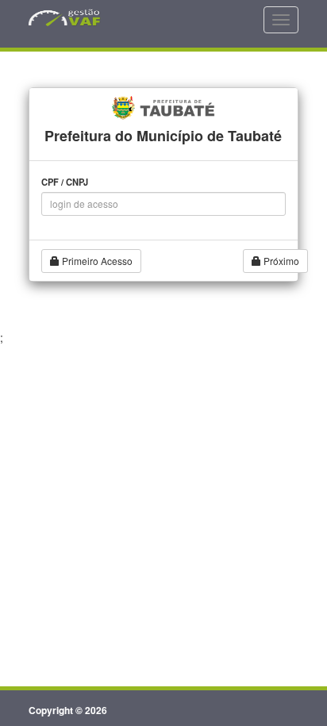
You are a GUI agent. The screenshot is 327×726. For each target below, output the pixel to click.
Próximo (280, 260)
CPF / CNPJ (64, 181)
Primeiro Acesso (96, 260)
